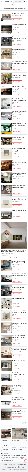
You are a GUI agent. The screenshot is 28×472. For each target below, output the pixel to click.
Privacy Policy (17, 467)
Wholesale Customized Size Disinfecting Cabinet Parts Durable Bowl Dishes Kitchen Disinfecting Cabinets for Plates (19, 149)
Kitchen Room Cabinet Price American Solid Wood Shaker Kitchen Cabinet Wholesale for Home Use (19, 361)
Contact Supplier (17, 19)
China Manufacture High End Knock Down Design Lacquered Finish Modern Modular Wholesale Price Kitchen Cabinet (19, 161)
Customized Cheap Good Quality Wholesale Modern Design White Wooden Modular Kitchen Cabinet (19, 62)
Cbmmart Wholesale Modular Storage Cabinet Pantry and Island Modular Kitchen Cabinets (19, 262)
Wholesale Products (11, 447)
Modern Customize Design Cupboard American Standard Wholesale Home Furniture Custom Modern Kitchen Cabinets (19, 74)
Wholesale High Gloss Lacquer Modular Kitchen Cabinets (19, 186)
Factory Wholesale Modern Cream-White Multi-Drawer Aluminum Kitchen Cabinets (18, 299)
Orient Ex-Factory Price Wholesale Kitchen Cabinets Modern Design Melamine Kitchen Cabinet (18, 136)
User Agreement (10, 467)
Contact (22, 467)
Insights (18, 466)
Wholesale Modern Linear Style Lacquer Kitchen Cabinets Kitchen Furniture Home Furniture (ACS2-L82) (19, 124)
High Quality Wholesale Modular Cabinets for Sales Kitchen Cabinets (19, 112)
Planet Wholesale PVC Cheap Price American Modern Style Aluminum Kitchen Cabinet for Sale (19, 211)
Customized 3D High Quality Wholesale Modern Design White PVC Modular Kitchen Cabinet (19, 37)
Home (2, 447)
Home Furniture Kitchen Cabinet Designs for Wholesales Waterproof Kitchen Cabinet (19, 324)
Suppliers (14, 5)
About (5, 467)
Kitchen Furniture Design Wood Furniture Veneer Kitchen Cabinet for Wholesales (19, 274)
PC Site (14, 466)
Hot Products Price (11, 464)
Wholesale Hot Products (21, 464)
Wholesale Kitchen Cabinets (17, 449)
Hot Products (4, 464)
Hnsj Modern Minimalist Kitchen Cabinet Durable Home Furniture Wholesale (19, 348)
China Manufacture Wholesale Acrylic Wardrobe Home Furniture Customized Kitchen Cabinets (19, 25)
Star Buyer (10, 466)
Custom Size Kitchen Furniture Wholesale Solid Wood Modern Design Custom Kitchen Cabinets (19, 99)
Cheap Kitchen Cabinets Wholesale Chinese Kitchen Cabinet (18, 398)
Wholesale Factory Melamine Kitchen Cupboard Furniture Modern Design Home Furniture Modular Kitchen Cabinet (19, 410)
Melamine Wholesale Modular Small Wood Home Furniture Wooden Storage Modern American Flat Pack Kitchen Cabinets (19, 373)
